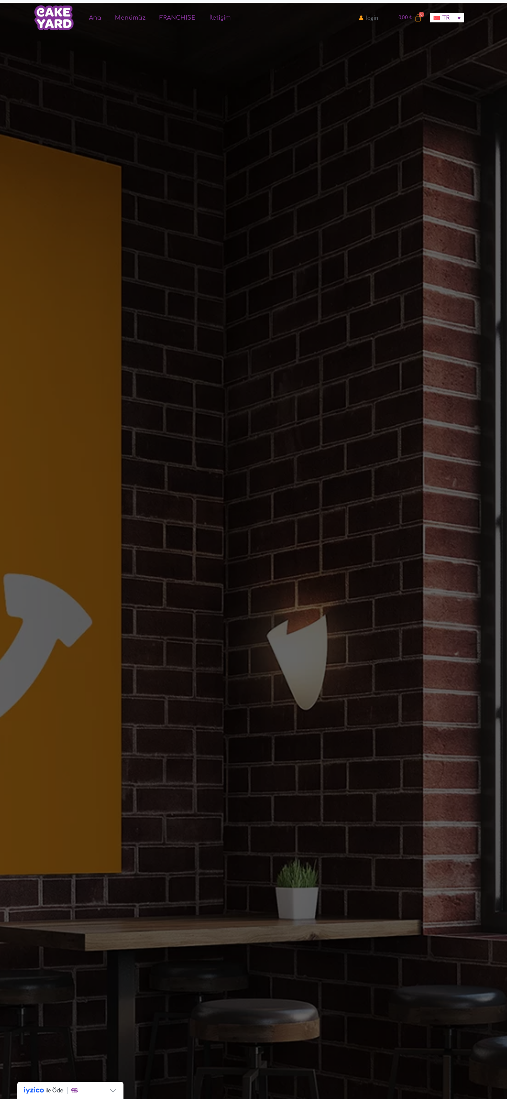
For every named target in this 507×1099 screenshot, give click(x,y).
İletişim (220, 17)
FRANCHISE (177, 17)
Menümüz (130, 17)
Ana (95, 17)
